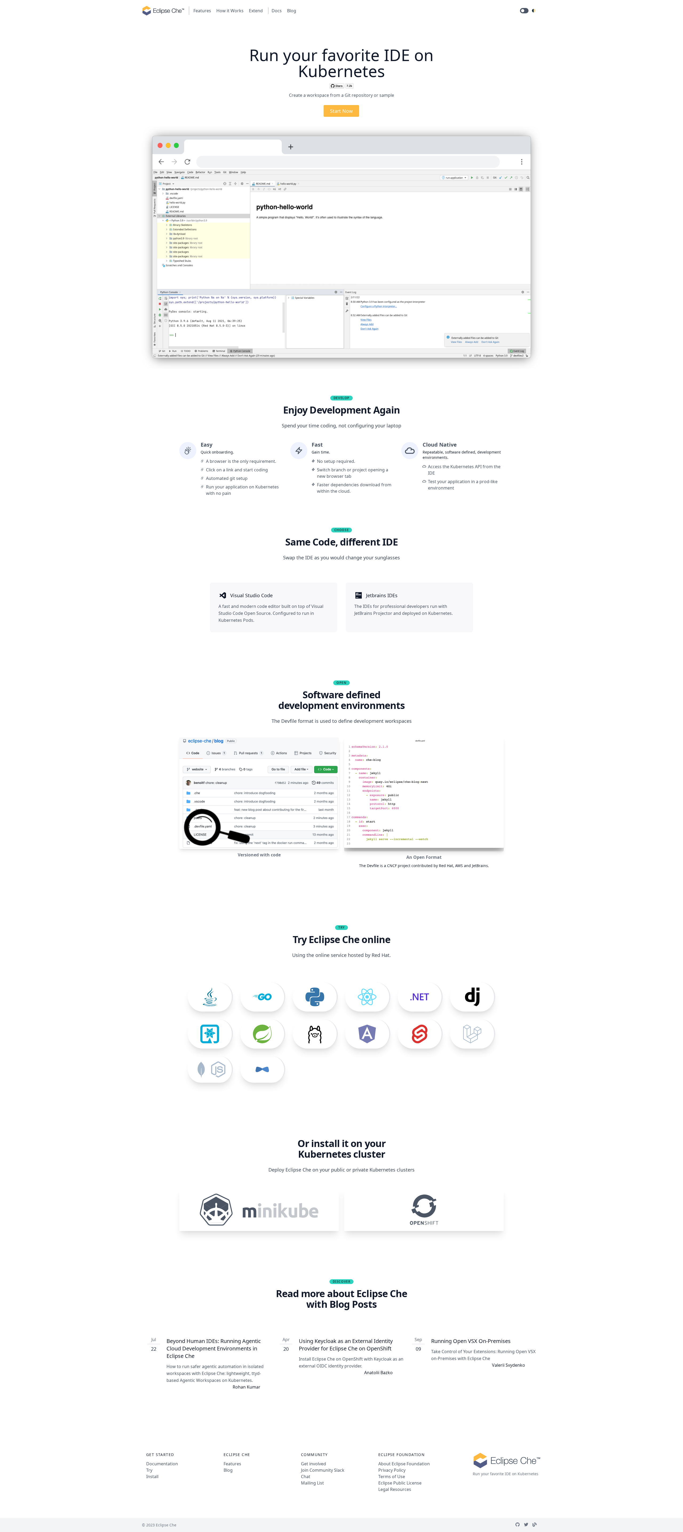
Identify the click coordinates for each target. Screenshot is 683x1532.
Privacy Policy (392, 1470)
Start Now (341, 111)
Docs (277, 11)
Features (202, 11)
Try (149, 1470)
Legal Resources (394, 1489)
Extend (256, 11)
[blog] (537, 1525)
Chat (305, 1476)
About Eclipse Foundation (404, 1464)
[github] (519, 1525)
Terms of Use (391, 1476)
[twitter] (528, 1525)
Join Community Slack (322, 1470)
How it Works (230, 11)
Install (152, 1476)
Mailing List (312, 1483)
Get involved (313, 1464)
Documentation (162, 1464)
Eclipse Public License (400, 1483)
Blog (291, 11)
